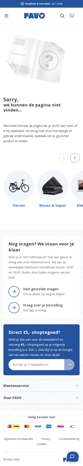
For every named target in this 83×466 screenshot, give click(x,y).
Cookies (41, 444)
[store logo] (34, 16)
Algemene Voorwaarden (18, 439)
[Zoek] (62, 15)
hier (31, 310)
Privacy (46, 439)
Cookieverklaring (69, 439)
